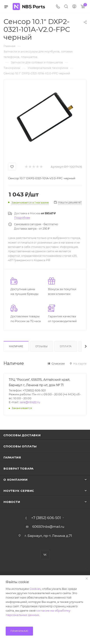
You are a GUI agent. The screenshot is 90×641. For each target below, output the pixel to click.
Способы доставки (22, 435)
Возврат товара (18, 468)
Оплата (66, 346)
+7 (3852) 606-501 (46, 518)
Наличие (16, 346)
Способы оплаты (20, 446)
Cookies (35, 588)
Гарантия (12, 457)
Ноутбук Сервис (18, 490)
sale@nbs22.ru (30, 402)
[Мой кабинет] (74, 7)
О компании (15, 479)
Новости (11, 502)
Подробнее (22, 217)
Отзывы (41, 346)
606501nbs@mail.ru (48, 526)
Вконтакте (45, 554)
